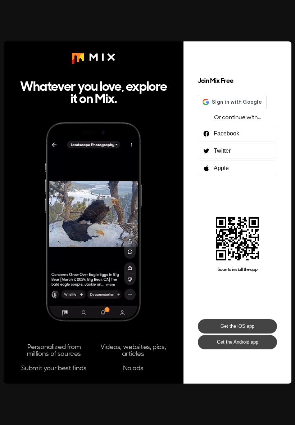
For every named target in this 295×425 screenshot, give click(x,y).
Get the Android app (237, 342)
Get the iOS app (237, 326)
